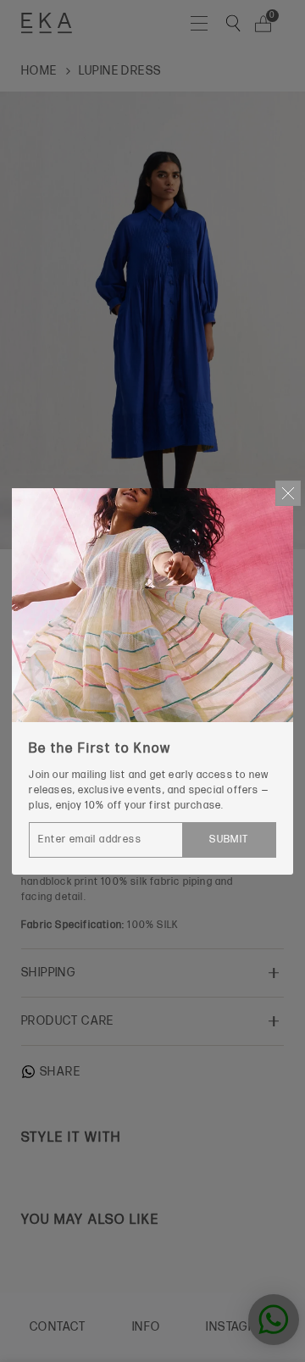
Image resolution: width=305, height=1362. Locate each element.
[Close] (288, 493)
